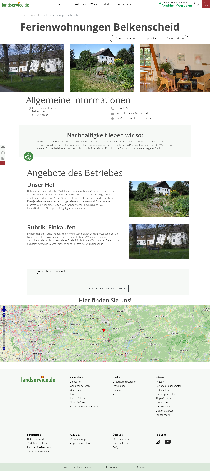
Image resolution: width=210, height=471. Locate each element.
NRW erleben (163, 406)
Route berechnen (128, 38)
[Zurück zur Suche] (2, 163)
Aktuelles (80, 4)
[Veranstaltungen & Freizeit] (2, 158)
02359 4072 (121, 107)
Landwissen (162, 402)
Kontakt (140, 467)
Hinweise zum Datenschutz (76, 467)
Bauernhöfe (64, 4)
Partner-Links (120, 443)
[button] (70, 272)
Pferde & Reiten (78, 398)
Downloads (119, 385)
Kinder (73, 394)
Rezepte (160, 381)
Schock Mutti (163, 414)
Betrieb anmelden (36, 439)
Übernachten (77, 389)
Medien (107, 4)
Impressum (112, 467)
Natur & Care (77, 402)
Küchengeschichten (166, 394)
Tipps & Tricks (163, 398)
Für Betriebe (124, 4)
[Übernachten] (2, 153)
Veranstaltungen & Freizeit (84, 406)
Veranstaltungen (79, 439)
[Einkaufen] (2, 147)
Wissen (94, 4)
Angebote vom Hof (80, 443)
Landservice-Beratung (39, 447)
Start (24, 15)
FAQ (115, 447)
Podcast (117, 389)
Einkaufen (75, 381)
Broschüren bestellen (124, 381)
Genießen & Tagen (80, 385)
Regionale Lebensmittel (168, 385)
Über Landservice (122, 439)
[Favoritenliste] (197, 3)
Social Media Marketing (39, 451)
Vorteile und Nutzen (38, 443)
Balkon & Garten (165, 410)
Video (116, 394)
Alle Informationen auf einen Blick (108, 288)
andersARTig (163, 389)
